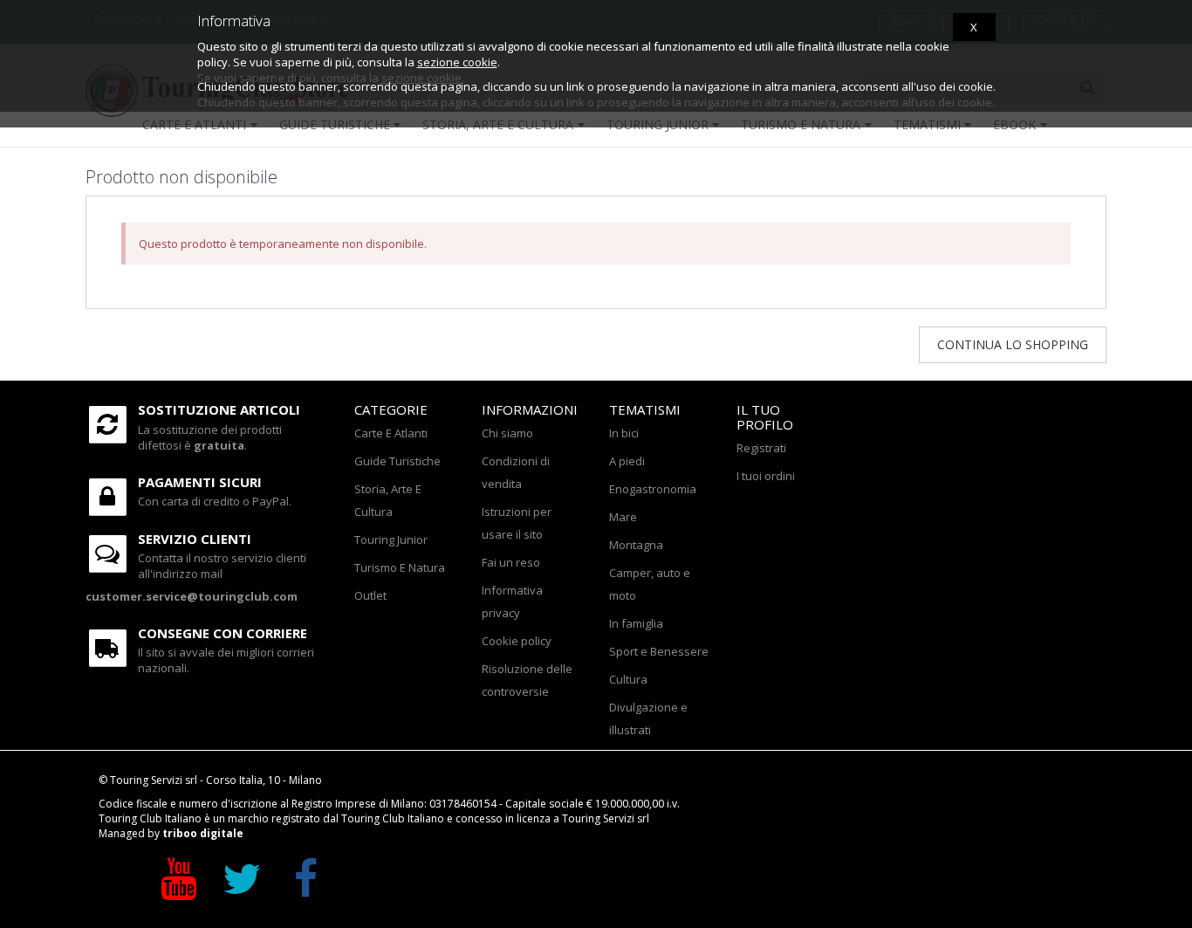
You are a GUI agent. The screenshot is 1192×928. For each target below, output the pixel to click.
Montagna (636, 545)
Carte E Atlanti (391, 433)
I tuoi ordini (765, 476)
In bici (624, 433)
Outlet (370, 595)
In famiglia (636, 623)
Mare (623, 517)
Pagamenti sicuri (200, 482)
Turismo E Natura (399, 567)
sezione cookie (457, 62)
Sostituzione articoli (219, 409)
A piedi (627, 461)
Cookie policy (516, 641)
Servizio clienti (194, 538)
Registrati (761, 448)
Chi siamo (507, 433)
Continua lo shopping (1012, 344)
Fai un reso (511, 562)
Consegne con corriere (222, 633)
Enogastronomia (652, 489)
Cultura (628, 679)
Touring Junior (391, 539)
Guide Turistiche (397, 461)
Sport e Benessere (659, 651)
